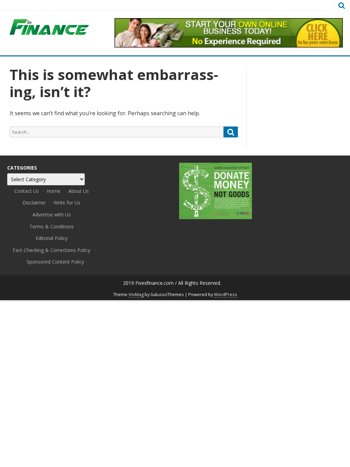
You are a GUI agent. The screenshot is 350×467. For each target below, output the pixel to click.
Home (53, 191)
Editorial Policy (52, 238)
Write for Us (67, 202)
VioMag (136, 294)
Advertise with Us (51, 214)
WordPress (225, 294)
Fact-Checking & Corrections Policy (51, 250)
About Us (78, 191)
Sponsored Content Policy (55, 261)
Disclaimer (34, 202)
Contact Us (26, 191)
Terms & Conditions (51, 226)
